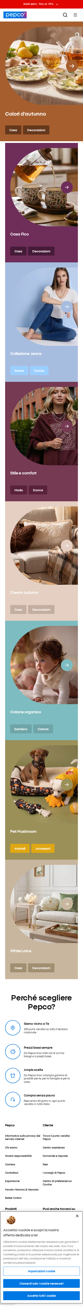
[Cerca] (65, 15)
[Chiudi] (77, 1216)
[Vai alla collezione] (72, 66)
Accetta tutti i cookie (41, 1295)
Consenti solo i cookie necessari (41, 1283)
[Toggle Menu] (75, 15)
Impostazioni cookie (41, 1271)
